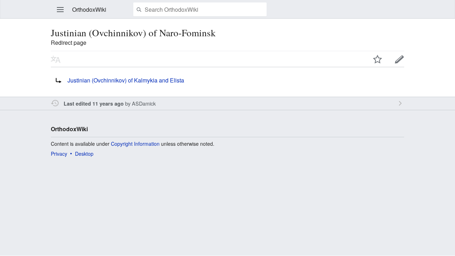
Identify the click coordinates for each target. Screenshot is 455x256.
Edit (400, 59)
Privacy (59, 153)
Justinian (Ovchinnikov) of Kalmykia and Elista (126, 80)
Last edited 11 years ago (94, 103)
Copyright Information (135, 143)
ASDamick (144, 103)
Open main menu (60, 9)
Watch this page (377, 59)
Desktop (84, 153)
